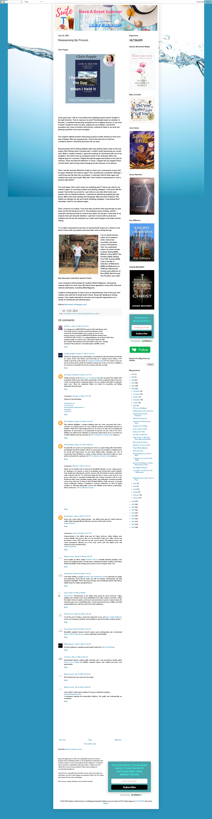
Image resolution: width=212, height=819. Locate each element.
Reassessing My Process (88, 314)
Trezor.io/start (68, 516)
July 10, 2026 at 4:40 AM (82, 687)
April (135, 489)
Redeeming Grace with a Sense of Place (143, 479)
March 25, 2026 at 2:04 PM (76, 593)
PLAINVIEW (139, 801)
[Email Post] (63, 311)
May (134, 486)
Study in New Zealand (72, 662)
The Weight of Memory (140, 468)
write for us (67, 411)
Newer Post (62, 740)
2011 (133, 527)
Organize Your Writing (140, 426)
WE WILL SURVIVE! (140, 435)
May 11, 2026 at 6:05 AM (80, 657)
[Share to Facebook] (74, 310)
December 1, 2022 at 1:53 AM (82, 396)
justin (66, 593)
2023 (133, 383)
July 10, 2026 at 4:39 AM (82, 674)
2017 (133, 510)
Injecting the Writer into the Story (142, 422)
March (135, 492)
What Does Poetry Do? (140, 418)
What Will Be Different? (140, 448)
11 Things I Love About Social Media (142, 459)
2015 (133, 516)
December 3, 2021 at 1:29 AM (85, 354)
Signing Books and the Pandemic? (140, 415)
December (136, 391)
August (135, 403)
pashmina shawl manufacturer (93, 577)
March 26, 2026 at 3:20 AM (82, 614)
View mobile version (90, 744)
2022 (133, 386)
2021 (133, 389)
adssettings (67, 409)
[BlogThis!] (70, 310)
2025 (133, 377)
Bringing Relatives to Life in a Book (142, 454)
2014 (133, 519)
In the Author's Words (140, 429)
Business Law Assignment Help (90, 378)
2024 (133, 380)
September (136, 400)
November (136, 394)
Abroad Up (67, 657)
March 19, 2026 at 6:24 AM (83, 556)
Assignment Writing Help (95, 361)
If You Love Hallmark (140, 408)
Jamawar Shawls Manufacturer (74, 634)
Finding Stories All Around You (143, 411)
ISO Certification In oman (85, 488)
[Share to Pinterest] (77, 310)
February (136, 495)
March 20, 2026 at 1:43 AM (82, 573)
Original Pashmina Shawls (72, 694)
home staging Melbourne (114, 617)
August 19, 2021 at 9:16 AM (79, 326)
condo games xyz (69, 403)
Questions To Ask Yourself (141, 445)
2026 (133, 374)
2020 (133, 501)
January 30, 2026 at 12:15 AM (82, 533)
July (134, 405)
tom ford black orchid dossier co (74, 407)
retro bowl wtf (68, 405)
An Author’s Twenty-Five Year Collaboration (142, 471)
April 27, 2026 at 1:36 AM (83, 644)
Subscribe (141, 333)
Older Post (118, 740)
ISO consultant (69, 421)
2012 (133, 524)
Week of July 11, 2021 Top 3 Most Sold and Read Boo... (142, 438)
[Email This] (67, 310)
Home (90, 740)
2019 (133, 504)
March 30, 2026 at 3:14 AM (82, 629)
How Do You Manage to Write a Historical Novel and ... (143, 464)
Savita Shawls (68, 573)
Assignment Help (69, 354)
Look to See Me (76, 314)
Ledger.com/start (69, 523)
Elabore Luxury (69, 556)
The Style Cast (68, 614)
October (136, 397)
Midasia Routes (69, 644)
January (136, 498)
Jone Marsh (68, 375)
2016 (133, 513)
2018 (133, 507)
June (135, 483)
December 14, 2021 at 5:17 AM (81, 375)
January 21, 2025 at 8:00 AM (83, 445)
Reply (66, 347)
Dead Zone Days (138, 451)
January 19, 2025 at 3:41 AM (83, 421)
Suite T (98, 314)
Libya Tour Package (108, 647)
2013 (133, 521)
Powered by (136, 341)
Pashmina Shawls (92, 559)
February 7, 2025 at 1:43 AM (81, 466)
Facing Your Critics (139, 432)
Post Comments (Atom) (74, 749)
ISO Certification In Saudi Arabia (102, 435)
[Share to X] (72, 310)
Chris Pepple (67, 314)
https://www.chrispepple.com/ (75, 304)
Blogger (106, 803)
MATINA (67, 326)
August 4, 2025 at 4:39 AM (81, 516)
